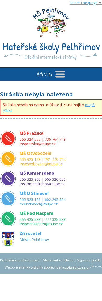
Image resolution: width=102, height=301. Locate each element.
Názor (69, 260)
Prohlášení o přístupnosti (19, 260)
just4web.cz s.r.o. (75, 267)
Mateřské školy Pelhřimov (51, 46)
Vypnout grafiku (89, 260)
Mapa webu (52, 260)
